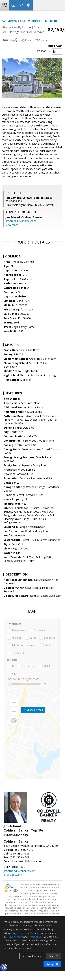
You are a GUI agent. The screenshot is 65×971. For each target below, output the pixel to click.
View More (12, 225)
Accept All (52, 964)
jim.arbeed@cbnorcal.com (21, 221)
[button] (4, 967)
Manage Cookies (32, 956)
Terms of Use (35, 936)
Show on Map (34, 709)
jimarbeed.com (13, 874)
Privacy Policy (15, 936)
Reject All (53, 956)
